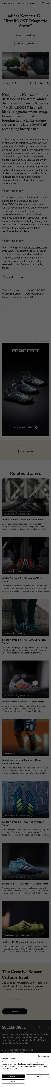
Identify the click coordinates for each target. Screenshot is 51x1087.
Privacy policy (43, 1056)
